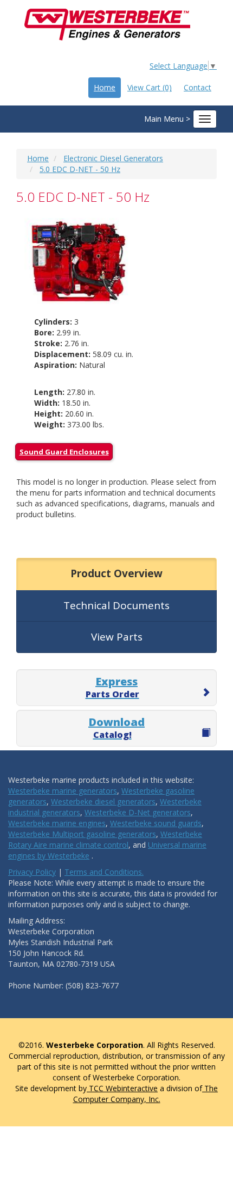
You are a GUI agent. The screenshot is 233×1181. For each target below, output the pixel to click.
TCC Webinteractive (122, 1088)
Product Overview (116, 573)
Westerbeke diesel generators (103, 801)
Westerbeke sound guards (156, 823)
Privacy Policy (32, 872)
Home (104, 87)
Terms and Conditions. (104, 872)
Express (112, 687)
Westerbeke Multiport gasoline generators (82, 834)
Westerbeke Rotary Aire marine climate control (105, 839)
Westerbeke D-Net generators (138, 812)
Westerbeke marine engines (57, 823)
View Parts (117, 637)
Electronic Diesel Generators (113, 158)
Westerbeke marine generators (62, 791)
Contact (197, 87)
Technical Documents (116, 605)
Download (116, 728)
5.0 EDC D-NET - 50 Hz (80, 169)
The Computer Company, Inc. (145, 1093)
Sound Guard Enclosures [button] (64, 452)
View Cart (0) (149, 87)
